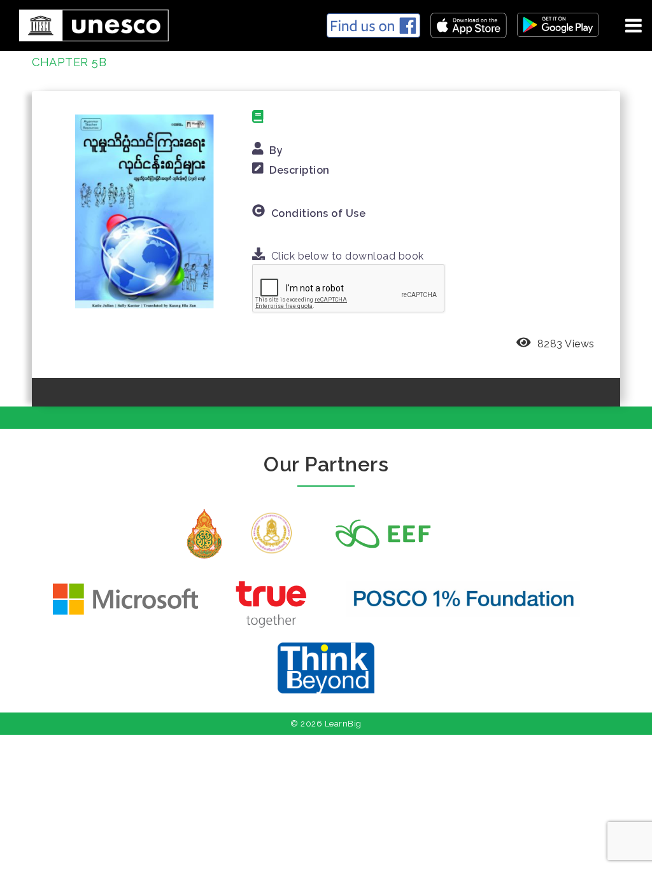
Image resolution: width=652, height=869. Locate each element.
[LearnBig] (89, 23)
